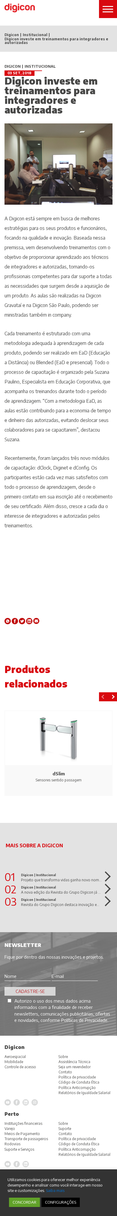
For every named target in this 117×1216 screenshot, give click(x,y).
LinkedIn (25, 1164)
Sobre (63, 1123)
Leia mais (105, 876)
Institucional (35, 35)
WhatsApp (7, 621)
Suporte (64, 1128)
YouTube (7, 1164)
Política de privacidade (77, 1139)
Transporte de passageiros (26, 1139)
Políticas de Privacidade (84, 1020)
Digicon (11, 35)
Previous (103, 696)
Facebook (15, 621)
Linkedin (29, 621)
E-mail (36, 621)
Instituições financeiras (23, 1123)
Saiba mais (55, 1190)
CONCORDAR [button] (24, 1202)
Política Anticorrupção (77, 1149)
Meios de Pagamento (22, 1133)
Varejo (9, 1128)
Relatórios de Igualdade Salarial (84, 1154)
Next (112, 696)
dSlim (58, 773)
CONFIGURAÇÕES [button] (60, 1202)
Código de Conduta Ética (78, 1144)
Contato (65, 1133)
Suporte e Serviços (19, 1149)
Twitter (22, 621)
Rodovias (12, 1144)
